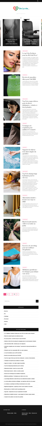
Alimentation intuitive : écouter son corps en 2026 (29, 199)
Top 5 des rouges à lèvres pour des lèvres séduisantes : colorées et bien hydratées (30, 104)
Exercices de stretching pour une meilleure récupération (29, 247)
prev (6, 32)
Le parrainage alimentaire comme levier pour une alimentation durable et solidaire (19, 378)
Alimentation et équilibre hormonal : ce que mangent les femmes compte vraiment (19, 394)
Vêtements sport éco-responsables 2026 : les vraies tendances (16, 350)
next (36, 32)
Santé (5, 324)
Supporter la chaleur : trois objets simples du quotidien (29, 151)
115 (14, 294)
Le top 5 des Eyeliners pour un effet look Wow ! (30, 54)
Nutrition (25, 195)
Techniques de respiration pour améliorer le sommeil (28, 127)
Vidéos (15, 413)
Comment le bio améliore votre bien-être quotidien (13, 396)
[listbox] (21, 32)
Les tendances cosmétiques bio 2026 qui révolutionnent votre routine (17, 383)
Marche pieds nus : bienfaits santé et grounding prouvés (14, 389)
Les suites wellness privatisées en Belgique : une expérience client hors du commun (19, 381)
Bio (5, 313)
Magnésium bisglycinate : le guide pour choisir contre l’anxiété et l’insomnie (18, 386)
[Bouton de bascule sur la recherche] (37, 1)
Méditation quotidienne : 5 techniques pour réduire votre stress (30, 271)
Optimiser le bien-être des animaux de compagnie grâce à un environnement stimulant (30, 40)
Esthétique (25, 219)
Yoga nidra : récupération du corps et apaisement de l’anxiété (15, 391)
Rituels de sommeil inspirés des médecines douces (13, 336)
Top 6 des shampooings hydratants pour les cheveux (29, 175)
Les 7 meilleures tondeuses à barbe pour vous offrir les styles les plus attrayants (19, 333)
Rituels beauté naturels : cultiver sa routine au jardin (29, 223)
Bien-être (24, 123)
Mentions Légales (10, 413)
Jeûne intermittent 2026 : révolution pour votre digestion (14, 343)
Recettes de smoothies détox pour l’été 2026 (29, 78)
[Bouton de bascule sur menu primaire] (21, 18)
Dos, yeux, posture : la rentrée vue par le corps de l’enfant (11, 42)
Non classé (11, 36)
